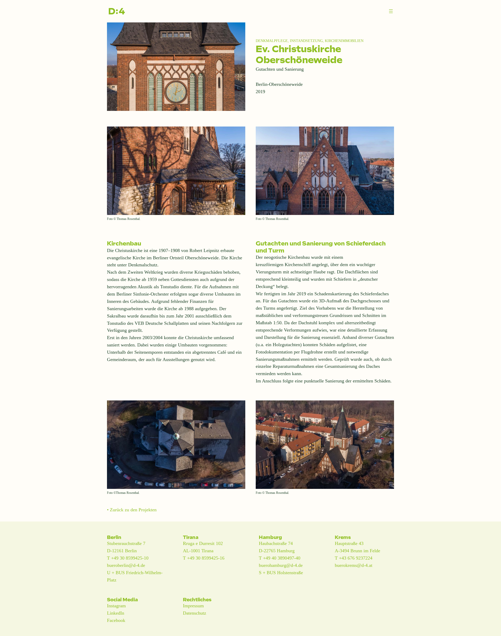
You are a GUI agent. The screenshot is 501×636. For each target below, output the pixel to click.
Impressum (193, 605)
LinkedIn (115, 613)
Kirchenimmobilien (344, 41)
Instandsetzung (306, 41)
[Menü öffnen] (391, 11)
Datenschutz (194, 613)
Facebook (116, 620)
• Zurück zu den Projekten (132, 509)
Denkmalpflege (272, 41)
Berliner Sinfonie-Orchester (142, 294)
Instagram (116, 605)
